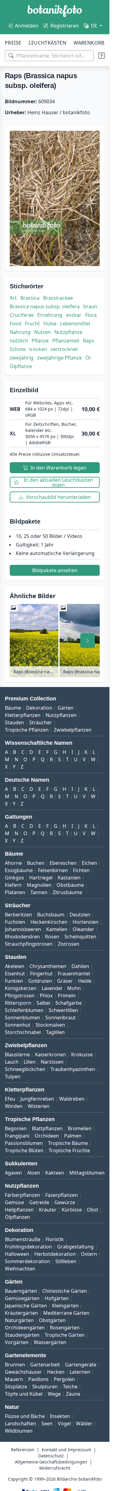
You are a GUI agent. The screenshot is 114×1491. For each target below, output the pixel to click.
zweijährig (21, 357)
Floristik (55, 1239)
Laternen (80, 1372)
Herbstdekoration (55, 1254)
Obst (92, 1209)
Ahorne (13, 863)
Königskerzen (20, 988)
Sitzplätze (16, 1386)
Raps (88, 340)
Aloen (33, 1172)
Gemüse (14, 1202)
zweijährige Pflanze (59, 357)
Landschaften (20, 1423)
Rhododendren (22, 936)
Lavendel (52, 988)
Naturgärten (19, 1320)
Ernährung (49, 315)
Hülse (50, 323)
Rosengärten (65, 1327)
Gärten (65, 707)
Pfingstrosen (20, 995)
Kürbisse (72, 1209)
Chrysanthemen (47, 966)
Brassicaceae (58, 297)
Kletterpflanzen (22, 715)
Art (13, 297)
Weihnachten (20, 1268)
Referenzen (22, 1450)
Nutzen (42, 332)
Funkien (14, 981)
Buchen (35, 863)
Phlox (46, 995)
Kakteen (54, 1172)
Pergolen (64, 1379)
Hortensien (85, 922)
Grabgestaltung (75, 1246)
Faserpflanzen (61, 1195)
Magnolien (39, 885)
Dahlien (80, 966)
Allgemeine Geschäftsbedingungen (51, 1462)
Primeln (67, 995)
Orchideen (47, 1135)
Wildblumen (19, 1430)
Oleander (83, 929)
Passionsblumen (24, 1143)
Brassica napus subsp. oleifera (45, 306)
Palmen (72, 1135)
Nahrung (20, 332)
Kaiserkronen (50, 1054)
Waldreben (72, 1098)
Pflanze (40, 340)
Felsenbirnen (53, 870)
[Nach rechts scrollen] (87, 640)
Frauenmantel (74, 973)
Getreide (39, 1202)
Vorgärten (17, 1342)
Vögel (64, 1423)
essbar (73, 315)
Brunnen (15, 1364)
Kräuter (48, 1209)
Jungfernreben (37, 1098)
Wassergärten (50, 1342)
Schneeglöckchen (25, 1069)
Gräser (65, 981)
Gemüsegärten (22, 1298)
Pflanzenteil (65, 340)
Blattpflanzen (47, 1128)
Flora (91, 315)
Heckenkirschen (48, 922)
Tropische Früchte (69, 1150)
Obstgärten (52, 1320)
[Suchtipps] (101, 56)
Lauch (12, 1061)
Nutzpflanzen (61, 715)
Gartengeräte (80, 1364)
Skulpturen (45, 1386)
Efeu (10, 1098)
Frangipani (17, 1135)
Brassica (30, 297)
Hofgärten (57, 1298)
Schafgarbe (68, 1002)
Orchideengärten (25, 1327)
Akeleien (14, 966)
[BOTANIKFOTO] (55, 11)
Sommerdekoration (27, 1261)
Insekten (60, 1416)
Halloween (17, 1254)
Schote (18, 349)
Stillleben (65, 1261)
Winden (13, 1106)
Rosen (52, 936)
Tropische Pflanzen (27, 729)
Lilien (30, 1061)
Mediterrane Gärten (66, 1313)
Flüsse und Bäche (25, 1416)
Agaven (13, 1172)
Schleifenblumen (24, 1010)
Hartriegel (41, 877)
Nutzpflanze (68, 332)
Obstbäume (70, 885)
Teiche (70, 1386)
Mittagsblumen (87, 1172)
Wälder (84, 1423)
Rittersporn (18, 1002)
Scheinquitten (80, 936)
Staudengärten (22, 1335)
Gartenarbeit (45, 1364)
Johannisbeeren (23, 929)
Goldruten (40, 981)
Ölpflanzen (17, 1217)
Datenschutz (51, 1456)
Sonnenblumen (22, 1017)
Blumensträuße (22, 1239)
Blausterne (17, 1054)
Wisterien (39, 1106)
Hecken (55, 1372)
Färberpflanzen (22, 1195)
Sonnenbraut (60, 1017)
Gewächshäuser (23, 1372)
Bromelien (80, 1128)
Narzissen (52, 1061)
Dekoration (39, 707)
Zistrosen (68, 944)
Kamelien (56, 929)
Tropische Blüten (24, 1150)
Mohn (74, 988)
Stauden (14, 722)
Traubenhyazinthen (72, 1069)
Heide (85, 981)
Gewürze (64, 1202)
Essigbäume (19, 870)
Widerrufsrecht (54, 1468)
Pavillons (38, 1379)
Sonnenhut (17, 1024)
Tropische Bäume (68, 1143)
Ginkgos (14, 877)
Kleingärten (65, 1305)
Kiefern (13, 885)
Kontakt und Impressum (66, 1450)
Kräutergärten (21, 1313)
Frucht (32, 323)
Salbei (43, 1002)
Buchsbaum (50, 914)
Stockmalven (50, 1024)
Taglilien (55, 1032)
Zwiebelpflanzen (73, 729)
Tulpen (12, 1076)
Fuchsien (15, 922)
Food (15, 323)
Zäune (73, 1394)
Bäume (13, 707)
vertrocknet (64, 349)
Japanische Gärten (26, 1305)
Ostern (89, 1254)
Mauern (14, 1379)
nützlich (19, 340)
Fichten (81, 870)
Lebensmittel (75, 323)
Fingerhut (41, 973)
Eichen (89, 863)
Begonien (16, 1128)
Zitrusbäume (67, 892)
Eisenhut (15, 973)
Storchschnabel (23, 1032)
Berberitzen (18, 914)
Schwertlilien (63, 1010)
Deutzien (80, 914)
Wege (54, 1394)
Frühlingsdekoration (28, 1246)
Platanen (15, 892)
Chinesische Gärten (64, 1291)
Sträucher (40, 722)
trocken (38, 349)
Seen (47, 1423)
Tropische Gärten (65, 1335)
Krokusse (82, 1054)
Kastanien (69, 877)
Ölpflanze (21, 366)
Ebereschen (63, 863)
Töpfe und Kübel (24, 1394)
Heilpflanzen (19, 1209)
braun (90, 306)
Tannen (38, 892)
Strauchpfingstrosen (29, 944)
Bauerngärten (21, 1291)
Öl (88, 357)
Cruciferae (22, 315)
